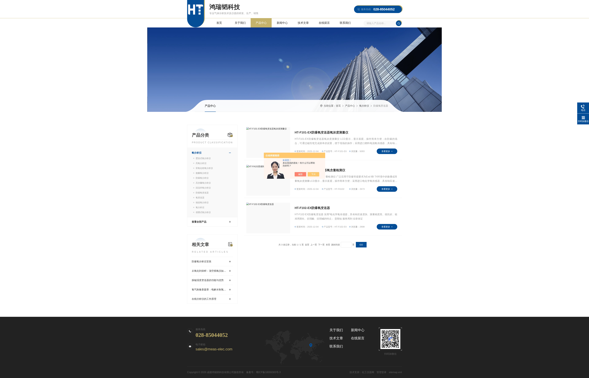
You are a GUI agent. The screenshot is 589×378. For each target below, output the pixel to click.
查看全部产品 (199, 221)
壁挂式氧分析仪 (203, 158)
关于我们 (240, 22)
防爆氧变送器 (202, 192)
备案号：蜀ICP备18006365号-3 (263, 372)
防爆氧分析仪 (202, 178)
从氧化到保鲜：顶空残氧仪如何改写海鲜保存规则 (212, 271)
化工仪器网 (368, 372)
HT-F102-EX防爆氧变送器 (312, 208)
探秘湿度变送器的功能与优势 (208, 280)
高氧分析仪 (201, 163)
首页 (219, 22)
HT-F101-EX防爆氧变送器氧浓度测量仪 (321, 132)
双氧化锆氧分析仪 (204, 168)
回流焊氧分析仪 (203, 188)
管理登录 (381, 372)
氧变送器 (200, 197)
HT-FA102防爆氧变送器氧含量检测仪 (320, 170)
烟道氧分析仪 (202, 202)
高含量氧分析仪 (203, 183)
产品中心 (261, 22)
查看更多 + (387, 151)
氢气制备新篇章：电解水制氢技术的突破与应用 (212, 289)
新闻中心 (282, 22)
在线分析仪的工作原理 (204, 299)
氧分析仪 (364, 105)
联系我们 (345, 22)
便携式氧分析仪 (203, 212)
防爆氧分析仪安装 (201, 261)
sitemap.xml (395, 372)
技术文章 (303, 22)
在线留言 (324, 22)
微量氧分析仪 (202, 173)
